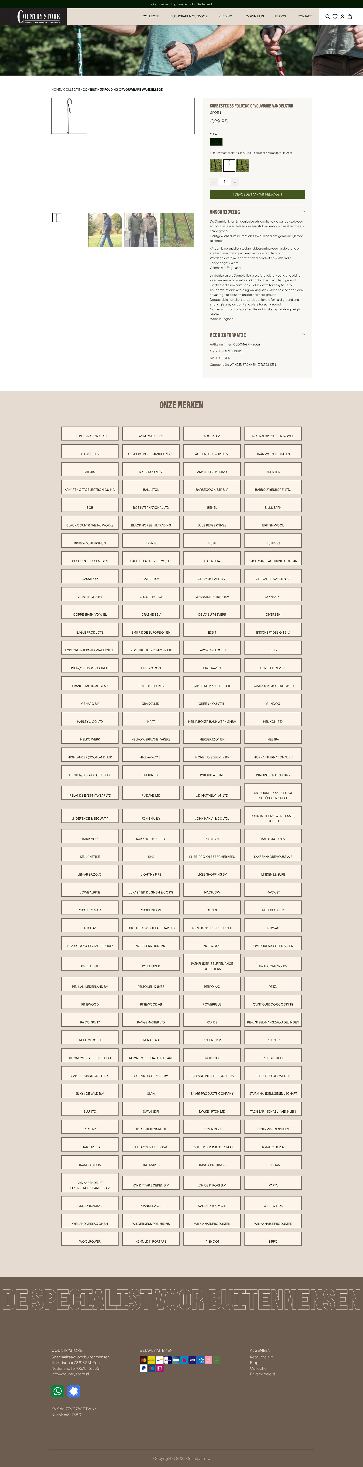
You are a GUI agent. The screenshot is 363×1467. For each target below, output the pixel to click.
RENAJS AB (151, 1040)
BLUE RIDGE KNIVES (212, 525)
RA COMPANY (90, 1022)
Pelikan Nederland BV (90, 987)
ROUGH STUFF (273, 1058)
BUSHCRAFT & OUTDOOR (189, 16)
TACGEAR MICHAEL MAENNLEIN (273, 1111)
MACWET (273, 892)
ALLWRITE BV (90, 454)
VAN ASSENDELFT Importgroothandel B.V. (90, 1185)
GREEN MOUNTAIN (212, 704)
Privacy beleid (262, 1373)
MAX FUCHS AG (90, 910)
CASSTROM (90, 579)
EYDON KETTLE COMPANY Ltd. (151, 650)
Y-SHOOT (212, 1241)
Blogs (255, 1362)
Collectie (71, 89)
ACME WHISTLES (151, 436)
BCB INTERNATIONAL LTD (151, 507)
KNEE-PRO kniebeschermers (212, 857)
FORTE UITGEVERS (273, 668)
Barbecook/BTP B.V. (212, 490)
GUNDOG (273, 704)
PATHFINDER (151, 966)
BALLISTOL (151, 490)
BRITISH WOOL (273, 525)
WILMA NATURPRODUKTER (273, 1224)
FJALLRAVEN (212, 668)
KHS (151, 857)
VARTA (273, 1185)
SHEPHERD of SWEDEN (273, 1076)
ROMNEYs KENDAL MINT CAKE (151, 1058)
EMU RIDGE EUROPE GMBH (151, 632)
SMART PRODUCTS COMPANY (212, 1093)
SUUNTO (90, 1111)
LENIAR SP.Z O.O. (90, 874)
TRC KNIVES (151, 1165)
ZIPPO (273, 1241)
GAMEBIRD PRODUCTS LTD (212, 686)
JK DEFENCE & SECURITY (90, 818)
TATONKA (90, 1129)
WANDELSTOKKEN (243, 364)
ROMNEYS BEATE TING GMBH (90, 1058)
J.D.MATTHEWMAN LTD (212, 795)
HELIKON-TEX (273, 721)
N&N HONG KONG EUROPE (212, 928)
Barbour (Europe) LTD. (273, 490)
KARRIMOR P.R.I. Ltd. (151, 839)
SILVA (151, 1093)
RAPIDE (212, 1022)
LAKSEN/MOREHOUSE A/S (273, 857)
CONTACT (304, 16)
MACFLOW (212, 892)
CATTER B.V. (151, 579)
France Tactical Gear (90, 686)
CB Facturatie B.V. (212, 579)
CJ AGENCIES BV (90, 597)
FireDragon (151, 668)
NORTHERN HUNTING (151, 946)
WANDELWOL (151, 1206)
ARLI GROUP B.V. (151, 472)
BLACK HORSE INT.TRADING (151, 525)
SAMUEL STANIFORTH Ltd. (90, 1076)
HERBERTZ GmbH (212, 739)
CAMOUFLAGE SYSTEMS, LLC (151, 561)
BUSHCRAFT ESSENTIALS (90, 561)
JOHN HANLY (151, 818)
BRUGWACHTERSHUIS (90, 543)
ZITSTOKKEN (267, 364)
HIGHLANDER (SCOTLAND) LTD (90, 757)
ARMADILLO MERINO (212, 472)
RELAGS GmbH (90, 1040)
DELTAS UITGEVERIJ (212, 614)
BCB (90, 507)
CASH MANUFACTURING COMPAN (273, 561)
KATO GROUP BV (273, 839)
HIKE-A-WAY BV (151, 757)
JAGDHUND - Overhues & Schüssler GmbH (273, 795)
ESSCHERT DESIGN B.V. (273, 632)
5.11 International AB (90, 436)
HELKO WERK (90, 739)
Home (56, 89)
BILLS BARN (273, 507)
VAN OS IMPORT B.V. (212, 1185)
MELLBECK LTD (273, 910)
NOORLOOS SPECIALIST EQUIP (90, 946)
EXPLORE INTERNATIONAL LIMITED (90, 650)
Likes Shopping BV (212, 874)
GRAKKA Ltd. (151, 704)
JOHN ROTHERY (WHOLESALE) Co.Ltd (273, 818)
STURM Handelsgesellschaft (273, 1093)
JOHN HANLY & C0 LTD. (212, 818)
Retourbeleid (261, 1356)
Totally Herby (273, 1147)
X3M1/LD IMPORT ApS (151, 1241)
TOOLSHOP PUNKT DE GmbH (212, 1147)
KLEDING (225, 16)
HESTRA (273, 739)
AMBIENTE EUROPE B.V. (212, 454)
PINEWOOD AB (151, 1004)
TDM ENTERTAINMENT (151, 1129)
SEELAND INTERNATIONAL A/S (212, 1076)
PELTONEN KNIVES (150, 987)
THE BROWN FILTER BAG (150, 1147)
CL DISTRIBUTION (151, 597)
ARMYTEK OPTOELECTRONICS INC (90, 490)
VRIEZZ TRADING (90, 1206)
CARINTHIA (212, 561)
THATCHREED (90, 1147)
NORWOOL (212, 946)
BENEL (212, 507)
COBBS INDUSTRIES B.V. (212, 597)
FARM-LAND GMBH (212, 650)
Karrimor (90, 839)
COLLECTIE (151, 16)
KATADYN (212, 839)
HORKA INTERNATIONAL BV (273, 757)
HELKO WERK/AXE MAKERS (151, 739)
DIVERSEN (273, 614)
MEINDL (212, 910)
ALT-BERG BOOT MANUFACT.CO (151, 454)
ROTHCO (212, 1058)
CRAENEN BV (151, 614)
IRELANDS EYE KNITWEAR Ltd (90, 795)
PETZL (273, 987)
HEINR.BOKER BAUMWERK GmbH (212, 721)
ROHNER (273, 1040)
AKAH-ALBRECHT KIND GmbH (273, 436)
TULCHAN (273, 1165)
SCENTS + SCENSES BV (151, 1076)
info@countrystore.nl (70, 1373)
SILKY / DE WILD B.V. (90, 1093)
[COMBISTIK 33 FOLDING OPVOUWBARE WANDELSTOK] (216, 165)
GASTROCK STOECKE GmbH (273, 686)
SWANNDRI (151, 1111)
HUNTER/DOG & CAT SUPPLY (90, 775)
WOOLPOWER (90, 1241)
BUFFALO (273, 543)
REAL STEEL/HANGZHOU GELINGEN (273, 1022)
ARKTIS (90, 472)
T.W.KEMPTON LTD (212, 1111)
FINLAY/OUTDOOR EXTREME (89, 668)
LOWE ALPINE (90, 892)
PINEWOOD (90, 1004)
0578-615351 (88, 1368)
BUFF (212, 543)
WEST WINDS (273, 1206)
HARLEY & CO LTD (90, 721)
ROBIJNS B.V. (212, 1040)
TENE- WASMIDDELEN (273, 1129)
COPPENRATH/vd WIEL (90, 614)
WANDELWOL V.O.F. (212, 1206)
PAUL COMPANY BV (273, 966)
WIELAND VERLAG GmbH (90, 1224)
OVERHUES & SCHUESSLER (273, 946)
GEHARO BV (90, 704)
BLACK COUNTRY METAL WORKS (89, 525)
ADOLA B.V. (212, 436)
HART (151, 721)
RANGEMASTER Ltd (151, 1022)
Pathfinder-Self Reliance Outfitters (212, 966)
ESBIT (212, 632)
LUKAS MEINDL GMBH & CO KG (151, 892)
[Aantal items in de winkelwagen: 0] (349, 16)
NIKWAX (273, 928)
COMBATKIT (273, 597)
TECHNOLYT (212, 1129)
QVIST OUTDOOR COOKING (273, 1004)
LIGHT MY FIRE (151, 874)
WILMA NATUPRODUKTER (212, 1224)
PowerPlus (212, 1004)
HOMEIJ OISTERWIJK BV (212, 757)
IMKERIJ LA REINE (212, 775)
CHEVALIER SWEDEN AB (273, 579)
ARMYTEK (273, 472)
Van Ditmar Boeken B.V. (151, 1185)
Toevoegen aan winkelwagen (257, 194)
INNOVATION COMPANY (273, 775)
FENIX (273, 650)
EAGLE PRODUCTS (89, 632)
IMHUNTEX (151, 775)
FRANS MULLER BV (151, 686)
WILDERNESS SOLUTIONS (151, 1224)
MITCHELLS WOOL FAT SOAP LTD (151, 928)
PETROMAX (212, 987)
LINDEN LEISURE (273, 874)
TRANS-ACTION (90, 1165)
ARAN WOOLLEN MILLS (273, 454)
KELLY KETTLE (90, 857)
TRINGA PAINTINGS (212, 1165)
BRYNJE (151, 543)
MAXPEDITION (151, 910)
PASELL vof (90, 966)
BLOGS (280, 16)
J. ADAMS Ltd (151, 795)
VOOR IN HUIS (254, 16)
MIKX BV (90, 928)
